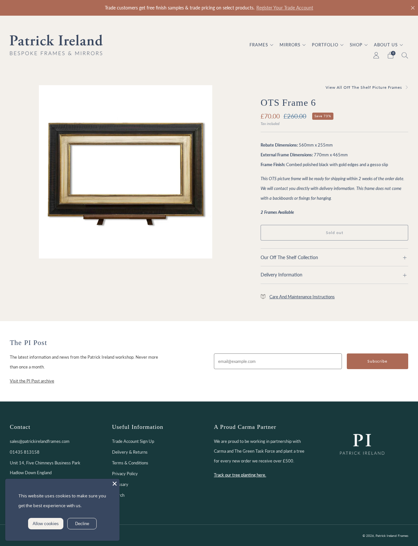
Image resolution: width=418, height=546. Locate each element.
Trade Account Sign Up (133, 441)
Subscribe (377, 361)
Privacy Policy (125, 473)
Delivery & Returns (130, 452)
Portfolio (325, 44)
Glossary (120, 484)
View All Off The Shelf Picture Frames (364, 87)
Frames (258, 44)
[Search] (405, 55)
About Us (386, 44)
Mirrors (290, 44)
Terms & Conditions (130, 462)
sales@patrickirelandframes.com (40, 441)
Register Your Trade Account (284, 7)
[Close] (413, 8)
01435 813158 (25, 452)
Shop (356, 44)
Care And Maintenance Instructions (302, 296)
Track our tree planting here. (240, 474)
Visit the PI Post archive (32, 380)
